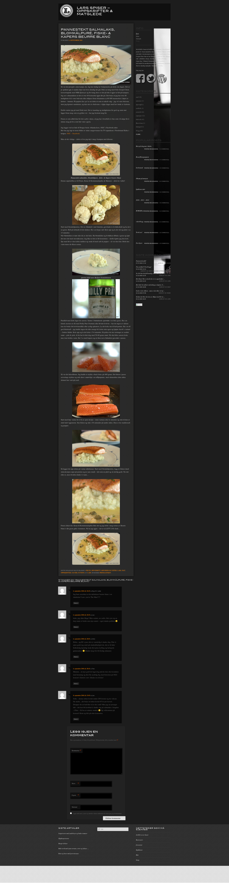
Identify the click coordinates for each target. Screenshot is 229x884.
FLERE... (138, 134)
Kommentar (76, 750)
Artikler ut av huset (142, 835)
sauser (74, 573)
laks (119, 570)
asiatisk (138, 112)
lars (89, 573)
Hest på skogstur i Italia (143, 146)
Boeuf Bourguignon (142, 157)
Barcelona (139, 123)
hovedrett (96, 570)
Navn (75, 783)
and (137, 97)
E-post (75, 795)
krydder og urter (109, 570)
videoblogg (139, 221)
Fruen (88, 570)
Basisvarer (139, 840)
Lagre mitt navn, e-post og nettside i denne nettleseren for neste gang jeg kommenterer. (97, 813)
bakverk (138, 119)
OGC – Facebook (73, 133)
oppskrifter (66, 573)
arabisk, (138, 108)
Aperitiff (138, 104)
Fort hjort (139, 243)
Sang (137, 860)
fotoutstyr (139, 845)
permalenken (105, 573)
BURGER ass (140, 211)
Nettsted (74, 807)
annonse (138, 101)
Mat (137, 855)
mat (123, 570)
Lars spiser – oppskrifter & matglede (95, 10)
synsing (81, 573)
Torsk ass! (139, 232)
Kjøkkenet (139, 850)
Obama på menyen (142, 178)
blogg (138, 131)
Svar (76, 603)
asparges (139, 116)
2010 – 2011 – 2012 (142, 200)
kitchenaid (139, 168)
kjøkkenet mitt (140, 189)
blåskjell (139, 127)
